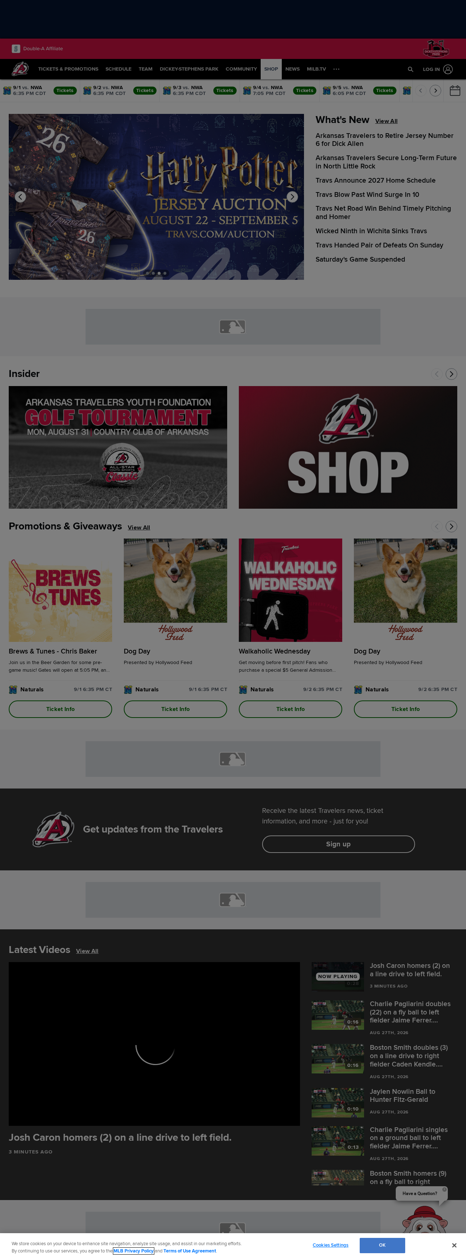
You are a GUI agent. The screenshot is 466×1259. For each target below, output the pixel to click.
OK (382, 1245)
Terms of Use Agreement (189, 1251)
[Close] (454, 1245)
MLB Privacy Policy (134, 1251)
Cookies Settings (330, 1245)
